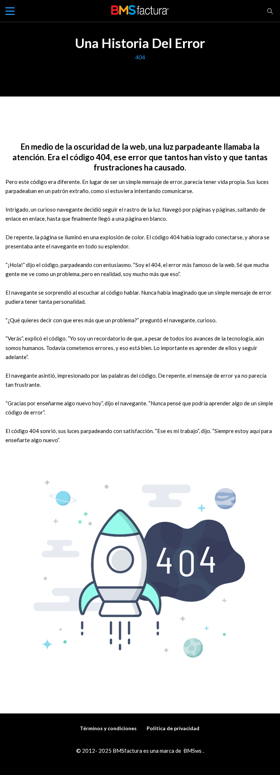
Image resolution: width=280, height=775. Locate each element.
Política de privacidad (173, 728)
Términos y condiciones (108, 728)
